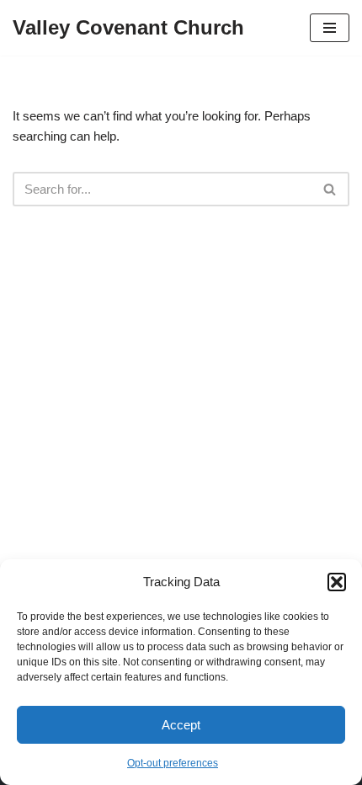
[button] (336, 582)
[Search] (330, 189)
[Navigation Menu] (329, 27)
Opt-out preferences (172, 763)
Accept (181, 725)
